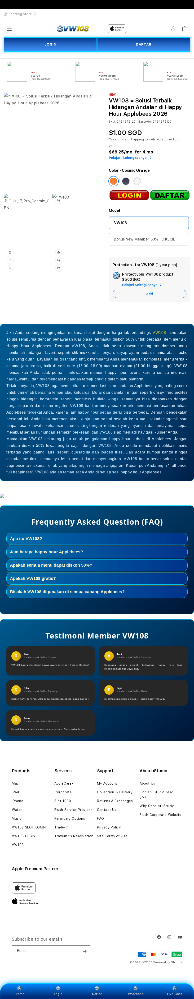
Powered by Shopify (167, 962)
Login (58, 994)
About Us (147, 783)
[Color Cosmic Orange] (113, 181)
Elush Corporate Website (160, 815)
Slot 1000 (62, 801)
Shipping (137, 139)
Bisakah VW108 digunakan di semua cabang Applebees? (67, 591)
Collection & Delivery (115, 792)
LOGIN (50, 44)
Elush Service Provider (73, 810)
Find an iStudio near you (156, 794)
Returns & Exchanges (115, 801)
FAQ (100, 818)
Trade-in (61, 827)
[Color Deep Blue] (126, 181)
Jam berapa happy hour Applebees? (46, 552)
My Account (107, 783)
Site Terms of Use (112, 836)
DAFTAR (143, 44)
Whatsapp (136, 994)
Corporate (63, 792)
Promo (19, 994)
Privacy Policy (109, 827)
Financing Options (69, 818)
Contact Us (106, 810)
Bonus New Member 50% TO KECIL (144, 239)
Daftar (97, 994)
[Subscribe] (84, 951)
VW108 (120, 223)
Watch (17, 810)
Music (17, 818)
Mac (15, 783)
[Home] (72, 28)
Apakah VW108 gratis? (33, 578)
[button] (9, 28)
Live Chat (174, 994)
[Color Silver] (137, 181)
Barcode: (145, 121)
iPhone (17, 801)
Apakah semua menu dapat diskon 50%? (51, 565)
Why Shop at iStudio (157, 806)
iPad (15, 792)
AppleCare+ (64, 783)
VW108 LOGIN (23, 836)
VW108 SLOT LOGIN (29, 827)
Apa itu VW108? (26, 538)
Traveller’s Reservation (73, 836)
